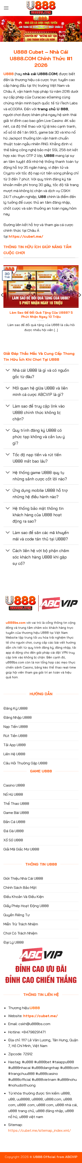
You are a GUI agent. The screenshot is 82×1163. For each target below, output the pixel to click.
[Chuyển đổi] (7, 370)
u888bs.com (16, 622)
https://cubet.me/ (26, 236)
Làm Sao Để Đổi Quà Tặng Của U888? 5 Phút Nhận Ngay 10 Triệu (41, 314)
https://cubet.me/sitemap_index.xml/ (39, 1130)
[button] (6, 7)
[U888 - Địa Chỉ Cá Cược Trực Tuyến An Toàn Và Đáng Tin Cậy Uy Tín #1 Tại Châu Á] (41, 8)
